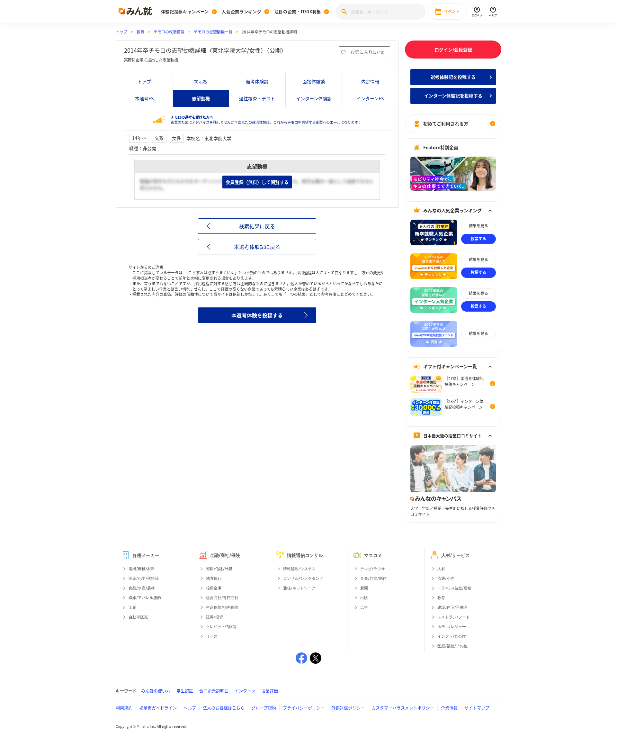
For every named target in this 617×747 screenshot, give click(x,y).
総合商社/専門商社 (222, 598)
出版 (364, 598)
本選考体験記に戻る (257, 247)
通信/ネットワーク (299, 588)
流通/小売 (445, 578)
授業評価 (269, 691)
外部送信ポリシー (348, 708)
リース (212, 636)
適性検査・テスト (257, 98)
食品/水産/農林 (142, 588)
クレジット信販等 (221, 626)
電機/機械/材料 (142, 569)
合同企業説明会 (213, 691)
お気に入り (367, 52)
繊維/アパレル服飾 (145, 598)
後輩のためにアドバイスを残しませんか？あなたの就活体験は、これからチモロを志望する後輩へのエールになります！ (266, 119)
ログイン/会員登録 (453, 49)
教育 (140, 32)
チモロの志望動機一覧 (213, 32)
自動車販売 (138, 617)
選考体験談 (257, 81)
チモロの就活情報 (169, 32)
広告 (364, 607)
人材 (441, 569)
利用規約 (124, 708)
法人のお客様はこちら (224, 708)
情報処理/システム (299, 569)
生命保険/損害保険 (222, 607)
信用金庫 (213, 588)
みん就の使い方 (155, 691)
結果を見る (478, 226)
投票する (478, 238)
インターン (245, 691)
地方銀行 (213, 578)
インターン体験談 (314, 98)
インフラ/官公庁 (451, 636)
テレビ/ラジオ (372, 569)
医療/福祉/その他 (452, 646)
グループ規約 (263, 708)
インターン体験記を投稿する (453, 95)
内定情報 (370, 81)
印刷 (132, 607)
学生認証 (184, 691)
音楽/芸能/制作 (373, 578)
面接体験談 (313, 81)
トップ (121, 32)
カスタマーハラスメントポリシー (402, 708)
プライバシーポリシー (304, 708)
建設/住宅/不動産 (452, 607)
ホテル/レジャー (451, 626)
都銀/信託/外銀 (219, 569)
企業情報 (449, 708)
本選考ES (144, 98)
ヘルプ (189, 708)
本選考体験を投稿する (257, 315)
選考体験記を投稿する (453, 77)
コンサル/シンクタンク (303, 578)
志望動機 (201, 98)
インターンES (370, 98)
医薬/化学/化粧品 (144, 578)
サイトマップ (476, 708)
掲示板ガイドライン (158, 708)
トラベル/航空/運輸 (454, 588)
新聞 (364, 588)
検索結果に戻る (257, 226)
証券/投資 (214, 617)
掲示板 (201, 81)
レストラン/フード (453, 617)
